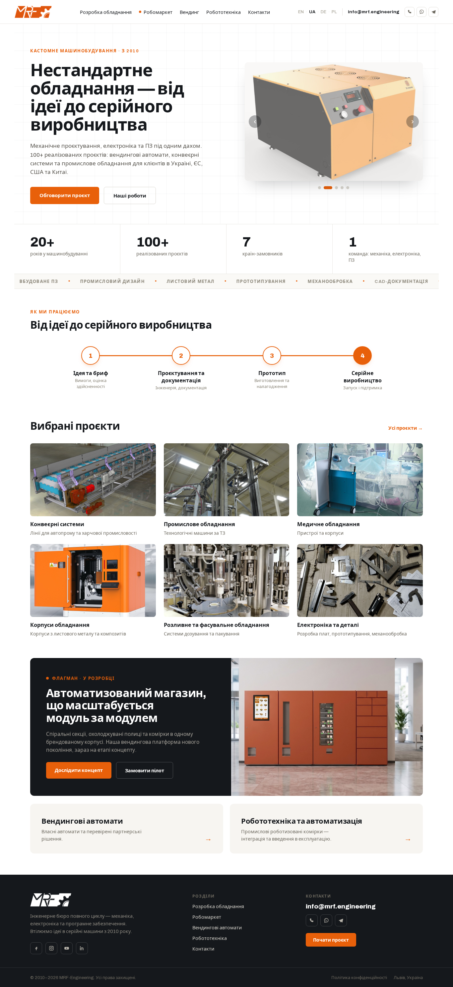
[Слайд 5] (347, 187)
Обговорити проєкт (64, 195)
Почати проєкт (331, 940)
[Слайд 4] (342, 187)
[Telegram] (433, 12)
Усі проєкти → (405, 428)
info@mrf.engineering (373, 11)
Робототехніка (223, 12)
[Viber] (410, 12)
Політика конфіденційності (359, 977)
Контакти (259, 12)
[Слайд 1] (319, 187)
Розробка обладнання (106, 12)
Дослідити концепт (79, 770)
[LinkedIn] (82, 948)
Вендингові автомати (217, 927)
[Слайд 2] (325, 187)
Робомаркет (158, 12)
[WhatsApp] (421, 12)
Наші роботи (129, 195)
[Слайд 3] (333, 187)
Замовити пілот (144, 770)
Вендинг (189, 12)
